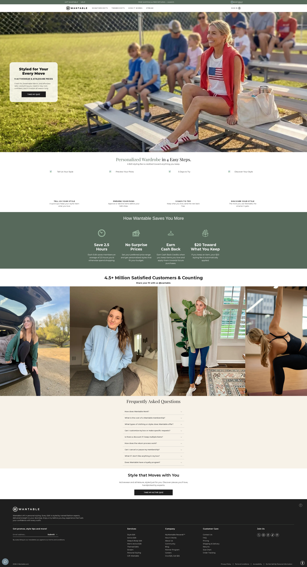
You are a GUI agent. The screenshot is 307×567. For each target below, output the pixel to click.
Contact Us (207, 535)
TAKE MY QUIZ (33, 94)
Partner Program (172, 550)
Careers (168, 553)
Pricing (206, 541)
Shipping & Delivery (211, 544)
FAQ (205, 538)
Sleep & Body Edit (134, 541)
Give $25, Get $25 (172, 556)
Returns (206, 547)
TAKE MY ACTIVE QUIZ (153, 492)
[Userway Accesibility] (302, 563)
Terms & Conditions (242, 564)
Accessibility (257, 564)
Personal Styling (134, 553)
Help (83, 2)
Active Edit (131, 538)
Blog (167, 547)
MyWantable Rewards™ (175, 535)
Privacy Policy (226, 564)
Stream (149, 8)
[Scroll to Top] (300, 505)
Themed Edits (118, 8)
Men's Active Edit (134, 544)
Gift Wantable (71, 2)
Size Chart (207, 550)
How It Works (135, 8)
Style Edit (131, 535)
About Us (169, 541)
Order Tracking (209, 553)
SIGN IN (234, 8)
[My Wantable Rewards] (237, 2)
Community (170, 544)
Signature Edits (100, 8)
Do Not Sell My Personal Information (279, 564)
